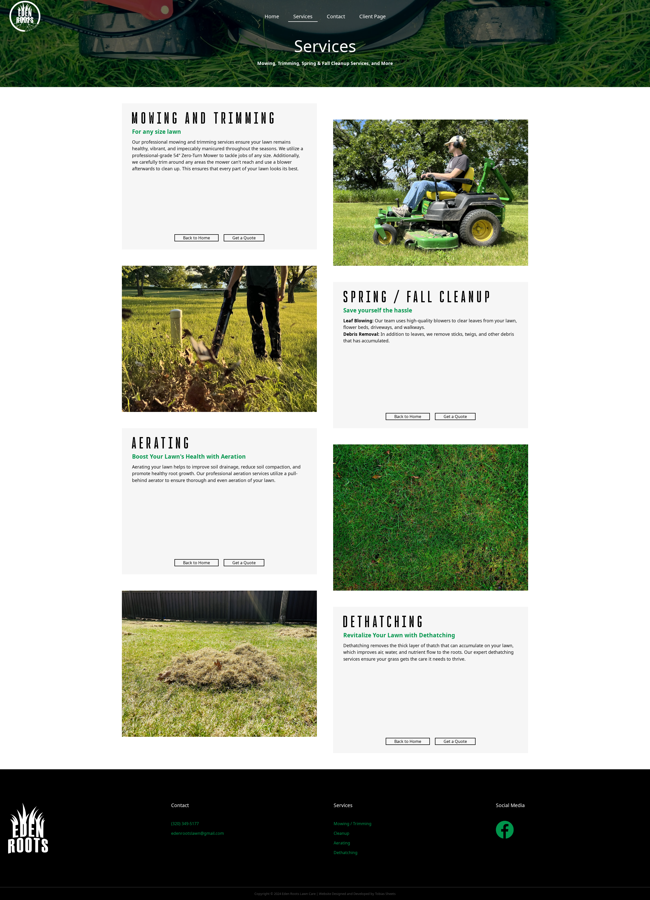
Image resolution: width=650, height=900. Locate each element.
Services (303, 16)
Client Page (372, 16)
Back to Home (196, 238)
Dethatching (346, 852)
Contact (336, 16)
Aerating (342, 843)
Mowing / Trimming (352, 823)
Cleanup (341, 833)
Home (272, 16)
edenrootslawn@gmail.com (197, 833)
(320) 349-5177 (185, 823)
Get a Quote (244, 238)
